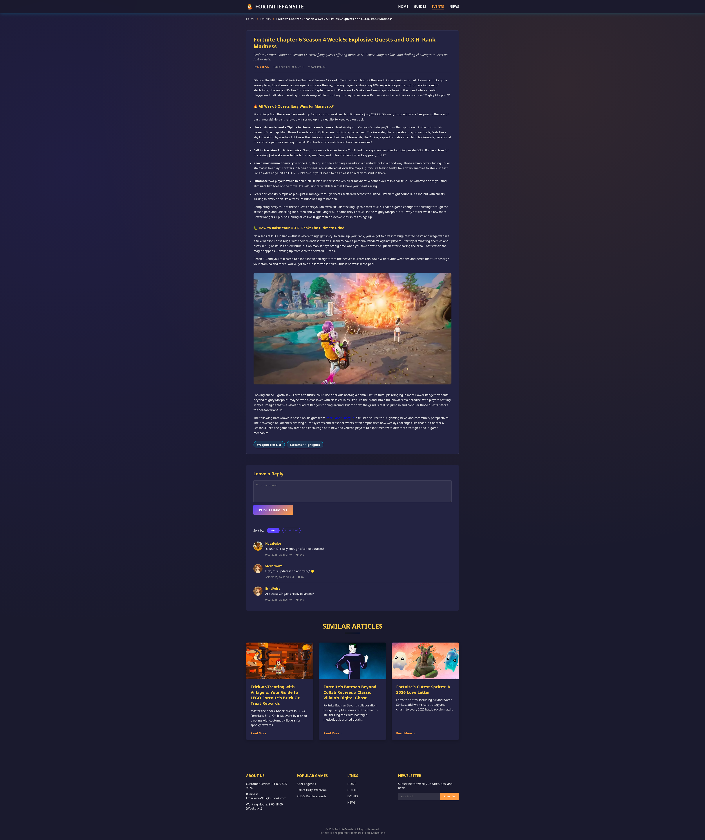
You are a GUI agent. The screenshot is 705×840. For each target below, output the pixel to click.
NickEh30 (263, 67)
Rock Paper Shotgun (340, 418)
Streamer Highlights (305, 445)
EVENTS (438, 6)
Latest (273, 530)
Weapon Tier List (269, 445)
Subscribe (449, 796)
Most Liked (291, 530)
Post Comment (273, 510)
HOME (403, 6)
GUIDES (420, 6)
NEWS (454, 6)
